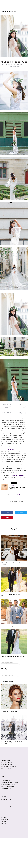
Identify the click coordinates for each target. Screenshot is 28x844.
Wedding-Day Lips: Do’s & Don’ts (9, 711)
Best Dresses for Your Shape (9, 802)
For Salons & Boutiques (7, 786)
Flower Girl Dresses (6, 764)
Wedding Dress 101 (6, 799)
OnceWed (21, 501)
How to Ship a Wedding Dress (9, 784)
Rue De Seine (11, 450)
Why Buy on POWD (6, 768)
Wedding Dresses (11, 506)
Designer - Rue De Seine (12, 501)
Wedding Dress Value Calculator (9, 782)
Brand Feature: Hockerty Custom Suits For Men (12, 626)
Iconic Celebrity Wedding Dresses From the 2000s (13, 656)
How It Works (4, 817)
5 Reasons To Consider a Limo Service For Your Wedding (12, 563)
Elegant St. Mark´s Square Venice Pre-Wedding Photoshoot (12, 742)
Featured (3, 9)
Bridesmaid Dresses (6, 762)
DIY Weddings (12, 485)
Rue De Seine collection (18, 475)
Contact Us (4, 823)
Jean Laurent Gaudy (15, 495)
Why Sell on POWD (6, 788)
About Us (3, 821)
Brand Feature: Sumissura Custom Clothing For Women (12, 595)
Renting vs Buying (6, 806)
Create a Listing (5, 780)
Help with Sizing (5, 804)
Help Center (4, 819)
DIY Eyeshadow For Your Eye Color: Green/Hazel (17, 488)
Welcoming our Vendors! (7, 668)
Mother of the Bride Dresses (8, 766)
